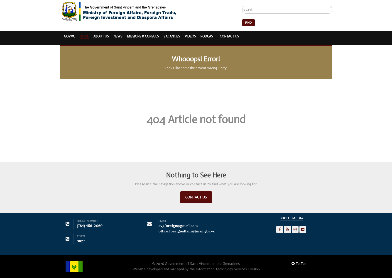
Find (248, 22)
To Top (300, 263)
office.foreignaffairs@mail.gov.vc (187, 231)
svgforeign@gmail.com (178, 225)
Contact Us (196, 197)
